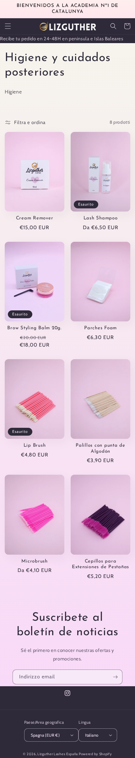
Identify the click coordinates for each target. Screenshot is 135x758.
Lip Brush (35, 445)
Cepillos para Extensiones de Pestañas (100, 564)
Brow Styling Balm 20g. (34, 328)
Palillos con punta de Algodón (100, 448)
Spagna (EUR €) (45, 735)
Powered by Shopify (95, 754)
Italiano (91, 735)
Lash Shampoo (101, 218)
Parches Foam (100, 328)
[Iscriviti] (115, 677)
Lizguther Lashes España (57, 754)
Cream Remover (34, 218)
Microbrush (34, 561)
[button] (8, 26)
